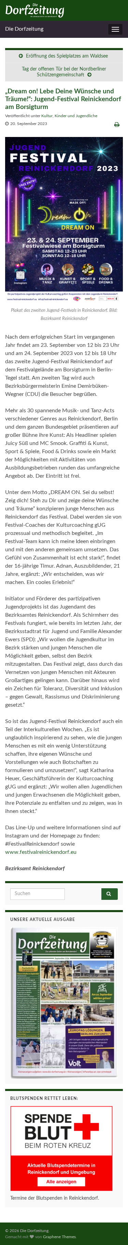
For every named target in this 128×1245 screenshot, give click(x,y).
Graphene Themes (59, 1237)
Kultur (47, 116)
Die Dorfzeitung (24, 29)
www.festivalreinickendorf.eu (40, 852)
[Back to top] (112, 1229)
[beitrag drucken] (116, 124)
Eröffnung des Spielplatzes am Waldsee (67, 56)
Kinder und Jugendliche (76, 116)
